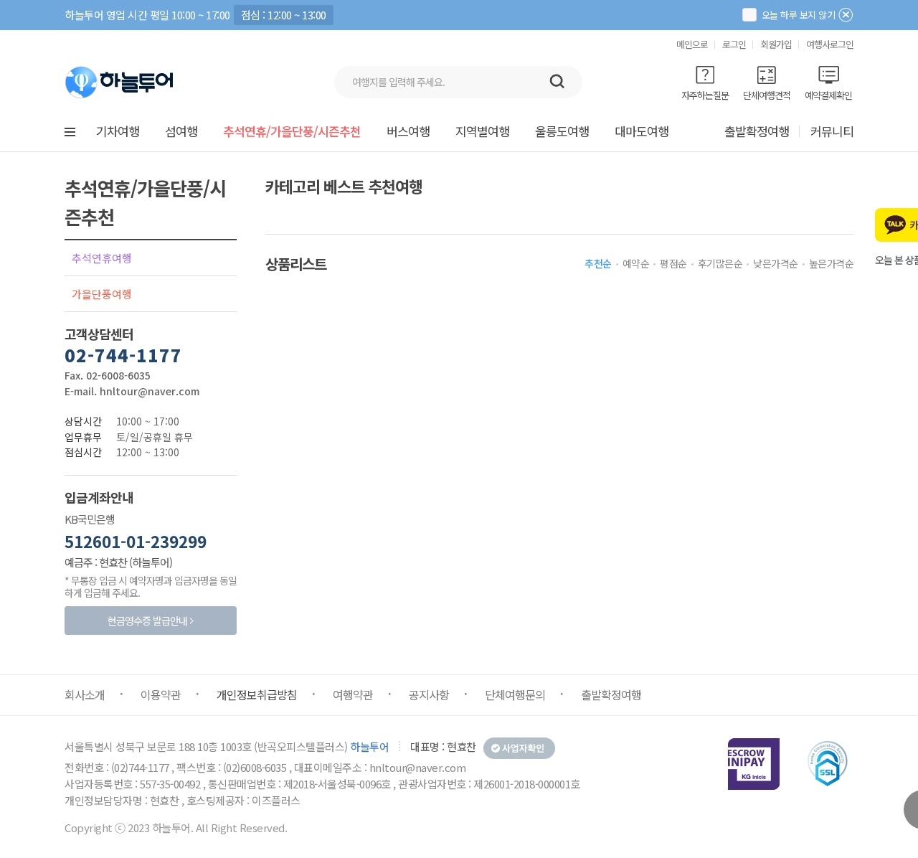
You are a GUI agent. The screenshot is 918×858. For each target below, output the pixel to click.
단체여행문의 (515, 694)
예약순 (636, 263)
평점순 (673, 263)
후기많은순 (720, 263)
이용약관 (161, 694)
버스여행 (408, 131)
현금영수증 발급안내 (147, 620)
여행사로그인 (829, 44)
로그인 (734, 44)
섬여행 (181, 131)
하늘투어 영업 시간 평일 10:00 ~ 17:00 (147, 14)
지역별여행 (482, 131)
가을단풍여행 (102, 293)
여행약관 (353, 694)
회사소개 (85, 694)
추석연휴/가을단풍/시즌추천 (292, 131)
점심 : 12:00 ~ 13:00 (283, 14)
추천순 (598, 263)
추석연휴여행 (102, 257)
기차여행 (117, 131)
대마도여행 (641, 131)
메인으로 (692, 44)
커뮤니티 (831, 131)
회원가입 (776, 44)
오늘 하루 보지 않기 (797, 15)
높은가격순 (831, 263)
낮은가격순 (775, 263)
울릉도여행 (562, 131)
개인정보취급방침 (257, 694)
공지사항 (429, 694)
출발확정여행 (756, 131)
